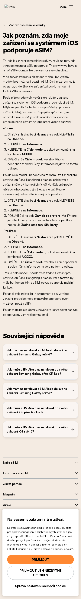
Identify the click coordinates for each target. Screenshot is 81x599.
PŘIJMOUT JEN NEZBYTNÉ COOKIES (40, 572)
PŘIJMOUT (40, 559)
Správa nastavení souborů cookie (40, 586)
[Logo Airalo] (12, 6)
